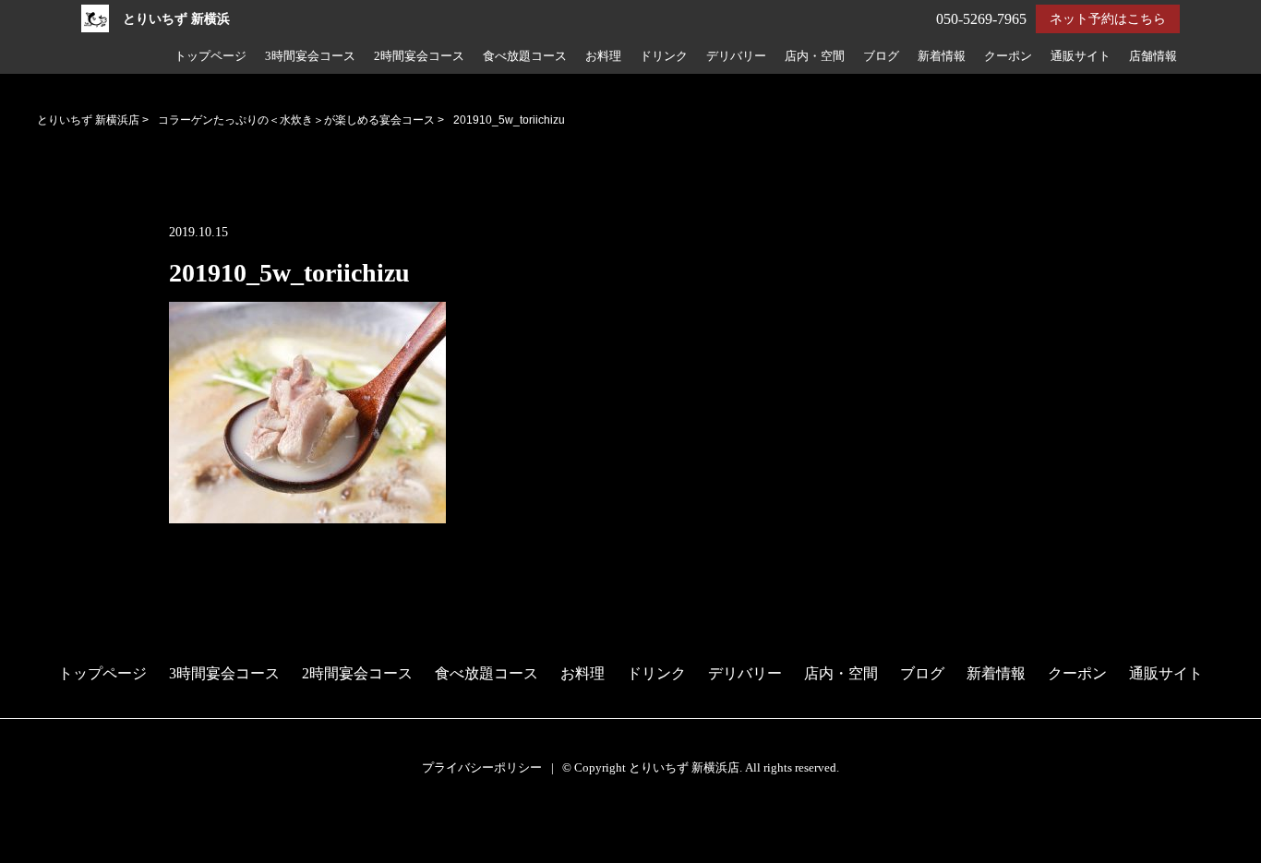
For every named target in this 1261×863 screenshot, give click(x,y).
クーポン (1008, 56)
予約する (38, 827)
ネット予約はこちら (1108, 19)
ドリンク (664, 56)
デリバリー (736, 56)
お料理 (603, 56)
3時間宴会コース (310, 56)
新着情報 (942, 56)
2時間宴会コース (419, 56)
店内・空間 (815, 56)
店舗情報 (1153, 56)
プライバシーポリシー (482, 767)
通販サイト (1081, 56)
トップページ (210, 56)
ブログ (881, 56)
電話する (36, 850)
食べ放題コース (525, 56)
